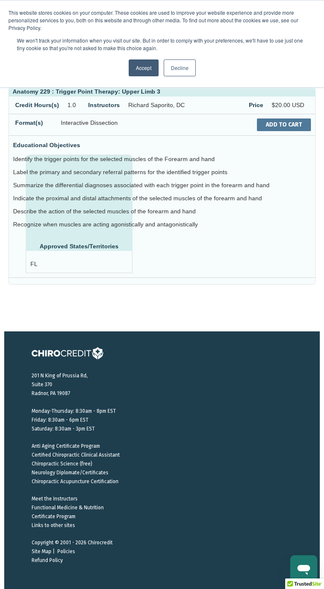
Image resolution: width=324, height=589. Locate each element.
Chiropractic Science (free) (62, 464)
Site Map (41, 551)
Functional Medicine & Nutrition (68, 508)
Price (256, 105)
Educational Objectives (46, 145)
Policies (66, 551)
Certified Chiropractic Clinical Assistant (76, 455)
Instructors (104, 105)
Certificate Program (54, 516)
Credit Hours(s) (37, 105)
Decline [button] (180, 67)
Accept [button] (143, 67)
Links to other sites (53, 525)
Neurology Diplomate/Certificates (70, 473)
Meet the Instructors (55, 499)
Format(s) (29, 122)
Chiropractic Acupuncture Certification (75, 481)
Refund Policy (47, 560)
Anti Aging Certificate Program (66, 446)
